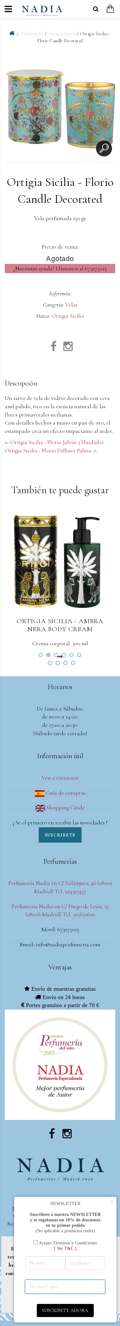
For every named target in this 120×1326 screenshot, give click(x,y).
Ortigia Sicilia (62, 33)
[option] (60, 105)
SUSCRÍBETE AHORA (65, 1310)
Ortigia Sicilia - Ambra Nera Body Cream (60, 625)
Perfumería (32, 33)
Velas (71, 304)
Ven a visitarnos (60, 777)
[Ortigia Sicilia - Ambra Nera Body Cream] (60, 561)
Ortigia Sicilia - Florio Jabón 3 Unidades (57, 442)
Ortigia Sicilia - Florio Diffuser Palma (48, 450)
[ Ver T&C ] (65, 1248)
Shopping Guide (65, 807)
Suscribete (60, 835)
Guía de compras (64, 792)
